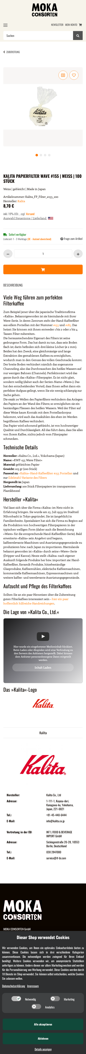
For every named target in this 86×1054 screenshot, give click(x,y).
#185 (68, 325)
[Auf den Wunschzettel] (73, 75)
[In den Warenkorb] (10, 65)
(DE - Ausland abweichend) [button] (39, 239)
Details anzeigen (43, 1049)
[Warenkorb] (80, 24)
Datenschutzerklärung (13, 986)
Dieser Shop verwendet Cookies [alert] (43, 937)
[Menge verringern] (8, 253)
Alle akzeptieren (43, 1024)
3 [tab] (45, 155)
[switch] (16, 998)
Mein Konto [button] (71, 25)
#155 (56, 325)
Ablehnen (43, 1038)
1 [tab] (36, 155)
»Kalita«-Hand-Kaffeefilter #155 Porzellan (45, 473)
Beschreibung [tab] (13, 285)
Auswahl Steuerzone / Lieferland (25, 218)
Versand (30, 214)
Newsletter (57, 25)
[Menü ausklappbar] (5, 25)
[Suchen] (78, 35)
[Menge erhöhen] (78, 253)
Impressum (33, 986)
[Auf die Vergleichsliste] (63, 75)
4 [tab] (49, 155)
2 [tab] (41, 155)
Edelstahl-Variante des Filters (27, 478)
